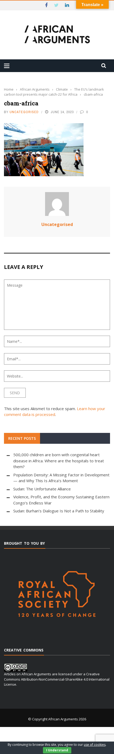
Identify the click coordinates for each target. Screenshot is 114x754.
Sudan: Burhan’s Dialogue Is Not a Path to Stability (58, 510)
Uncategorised (24, 112)
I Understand (57, 750)
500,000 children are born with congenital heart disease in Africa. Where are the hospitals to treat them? (58, 460)
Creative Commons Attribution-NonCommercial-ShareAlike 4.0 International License (56, 679)
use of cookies (95, 744)
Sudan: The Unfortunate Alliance (42, 488)
